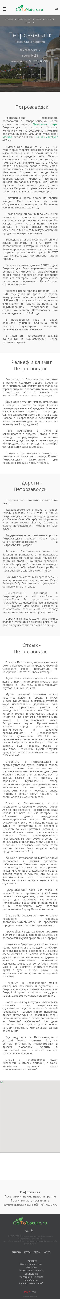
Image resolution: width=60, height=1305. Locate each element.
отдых (48, 19)
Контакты (31, 1267)
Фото (47, 1253)
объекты (28, 23)
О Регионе (9, 19)
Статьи (37, 1253)
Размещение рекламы (31, 1270)
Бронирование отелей (31, 1283)
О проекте (31, 1260)
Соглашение (31, 1273)
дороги (38, 19)
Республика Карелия (30, 42)
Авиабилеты (31, 1280)
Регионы (16, 1253)
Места (27, 1253)
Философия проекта (31, 1264)
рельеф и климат (24, 19)
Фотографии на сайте (31, 1276)
